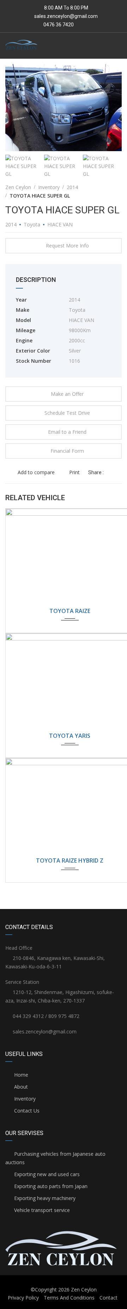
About (20, 1086)
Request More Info (67, 245)
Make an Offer (67, 394)
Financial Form (67, 450)
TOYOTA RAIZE (69, 611)
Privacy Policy (23, 1297)
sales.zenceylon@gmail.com (66, 16)
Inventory (24, 1098)
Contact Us (26, 1110)
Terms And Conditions (69, 1297)
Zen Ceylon (84, 1289)
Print (74, 472)
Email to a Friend (67, 431)
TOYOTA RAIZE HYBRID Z (69, 860)
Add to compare (35, 472)
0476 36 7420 (58, 24)
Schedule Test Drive (67, 413)
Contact (108, 1297)
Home (20, 1074)
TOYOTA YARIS (69, 736)
